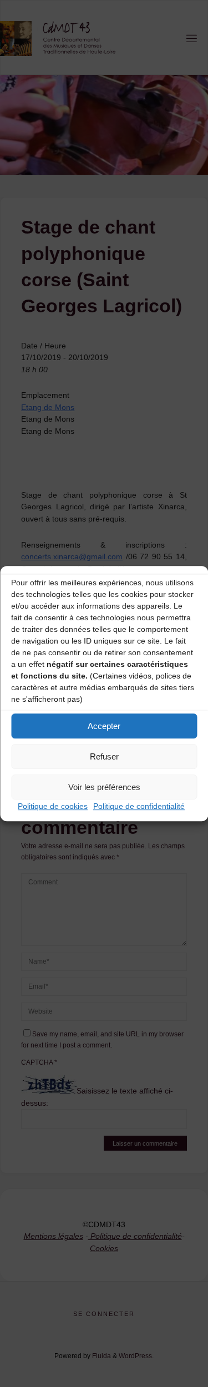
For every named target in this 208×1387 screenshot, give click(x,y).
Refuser (104, 756)
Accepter (104, 726)
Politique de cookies (53, 806)
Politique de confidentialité (139, 806)
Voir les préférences (104, 787)
